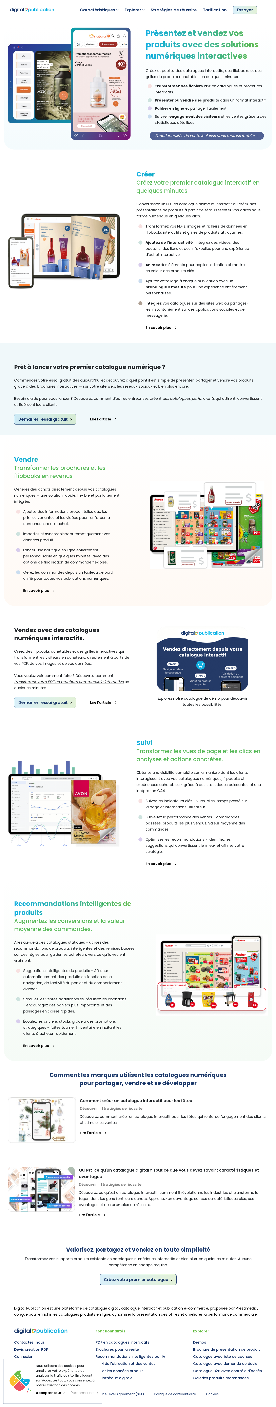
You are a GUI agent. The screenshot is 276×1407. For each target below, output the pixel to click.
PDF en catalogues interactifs (122, 1342)
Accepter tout (49, 1392)
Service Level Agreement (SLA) (119, 1394)
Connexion (23, 1356)
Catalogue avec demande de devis (225, 1363)
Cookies (212, 1394)
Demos (199, 1342)
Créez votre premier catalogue (136, 1279)
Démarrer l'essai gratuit (43, 419)
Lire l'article (100, 419)
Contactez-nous (29, 1342)
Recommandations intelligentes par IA (130, 1356)
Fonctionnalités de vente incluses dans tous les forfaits (206, 135)
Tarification (215, 10)
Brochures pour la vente (117, 1349)
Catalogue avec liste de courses (222, 1356)
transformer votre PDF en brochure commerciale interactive (69, 681)
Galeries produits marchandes (221, 1377)
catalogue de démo (202, 698)
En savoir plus (158, 327)
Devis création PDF (31, 1349)
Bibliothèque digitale (114, 1377)
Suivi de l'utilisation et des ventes (126, 1363)
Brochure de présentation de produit (226, 1349)
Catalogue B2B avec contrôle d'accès (227, 1370)
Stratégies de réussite (174, 10)
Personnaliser (83, 1392)
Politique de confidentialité (175, 1394)
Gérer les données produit (119, 1370)
